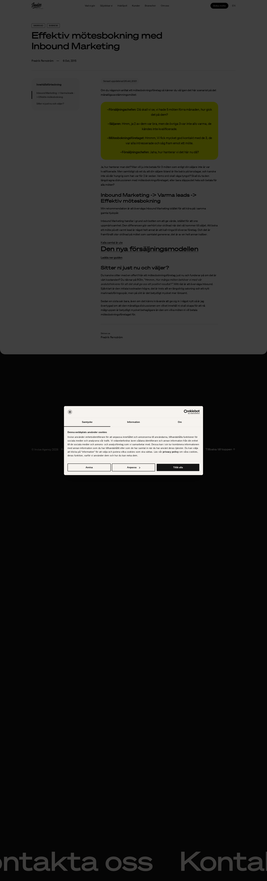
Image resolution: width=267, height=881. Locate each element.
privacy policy (171, 452)
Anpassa (131, 467)
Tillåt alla (178, 467)
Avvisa (89, 467)
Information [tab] (133, 422)
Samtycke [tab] (87, 422)
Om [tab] (180, 422)
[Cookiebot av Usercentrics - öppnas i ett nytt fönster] (186, 412)
